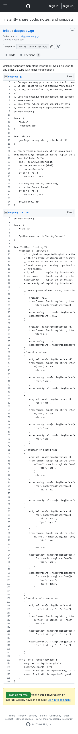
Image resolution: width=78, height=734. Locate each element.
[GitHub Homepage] (28, 724)
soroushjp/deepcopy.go (27, 36)
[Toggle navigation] (5, 6)
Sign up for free (18, 694)
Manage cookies (24, 719)
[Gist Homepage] (28, 6)
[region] (39, 144)
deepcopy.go (24, 31)
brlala (7, 31)
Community (55, 715)
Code (12, 54)
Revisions (31, 54)
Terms (12, 715)
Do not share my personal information (54, 719)
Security (33, 715)
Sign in (53, 6)
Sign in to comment (59, 699)
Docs (66, 715)
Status (43, 715)
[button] (52, 46)
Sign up (68, 6)
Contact (9, 719)
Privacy (22, 715)
